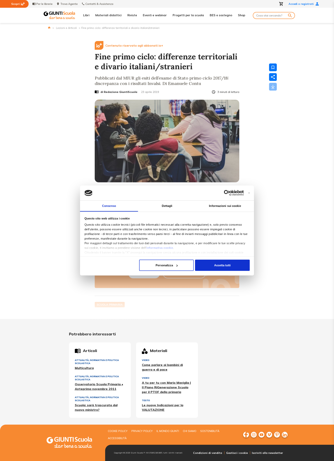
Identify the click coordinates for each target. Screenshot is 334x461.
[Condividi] (273, 77)
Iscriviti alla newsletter (267, 453)
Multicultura (84, 368)
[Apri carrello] (281, 4)
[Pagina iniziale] (49, 28)
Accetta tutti (222, 265)
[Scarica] (273, 87)
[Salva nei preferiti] (273, 67)
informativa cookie (159, 247)
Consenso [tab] (109, 205)
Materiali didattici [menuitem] (108, 15)
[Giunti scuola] (73, 443)
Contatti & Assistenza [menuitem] (99, 3)
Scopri (15, 4)
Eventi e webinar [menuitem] (155, 15)
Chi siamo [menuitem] (189, 431)
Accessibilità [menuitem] (117, 438)
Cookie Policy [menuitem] (118, 431)
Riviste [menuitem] (132, 15)
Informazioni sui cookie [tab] (225, 205)
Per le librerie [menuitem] (44, 3)
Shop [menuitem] (241, 15)
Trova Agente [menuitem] (69, 3)
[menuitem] (246, 435)
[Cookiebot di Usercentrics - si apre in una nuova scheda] (227, 193)
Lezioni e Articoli (66, 28)
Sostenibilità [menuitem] (209, 431)
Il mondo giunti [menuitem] (168, 431)
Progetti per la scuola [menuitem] (188, 15)
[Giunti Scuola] (59, 15)
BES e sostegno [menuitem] (221, 15)
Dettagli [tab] (167, 205)
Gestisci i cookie (237, 453)
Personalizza (164, 265)
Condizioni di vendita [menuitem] (207, 453)
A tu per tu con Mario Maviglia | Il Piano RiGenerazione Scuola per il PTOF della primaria (166, 387)
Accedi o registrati (301, 4)
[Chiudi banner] (249, 193)
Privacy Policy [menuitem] (142, 431)
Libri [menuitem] (86, 15)
